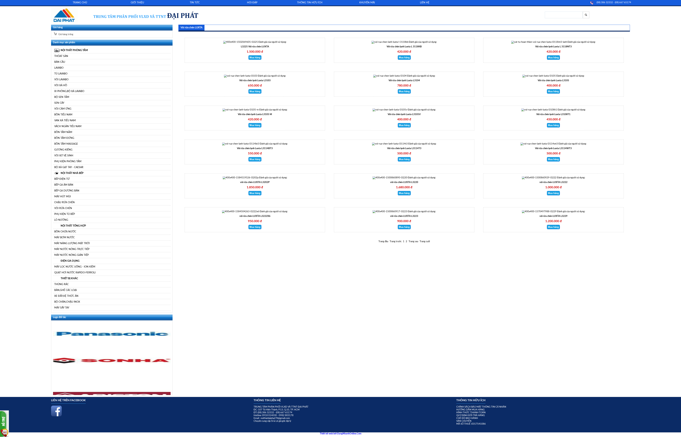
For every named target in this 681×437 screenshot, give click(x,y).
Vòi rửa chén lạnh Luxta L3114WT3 (553, 148)
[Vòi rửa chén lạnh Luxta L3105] (539, 76)
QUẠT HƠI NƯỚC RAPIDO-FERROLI (75, 272)
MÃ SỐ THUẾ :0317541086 (471, 424)
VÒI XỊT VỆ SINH (63, 155)
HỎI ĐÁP (252, 2)
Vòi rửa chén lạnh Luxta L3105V (404, 114)
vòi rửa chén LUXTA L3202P (255, 182)
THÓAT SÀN (61, 56)
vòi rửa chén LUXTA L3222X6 (254, 216)
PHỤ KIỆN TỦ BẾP (64, 214)
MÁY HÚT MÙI (62, 196)
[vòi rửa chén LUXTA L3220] (390, 178)
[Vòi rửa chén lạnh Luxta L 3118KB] (390, 42)
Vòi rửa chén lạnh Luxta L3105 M (255, 114)
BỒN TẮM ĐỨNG (64, 138)
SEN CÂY (59, 103)
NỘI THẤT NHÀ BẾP (72, 173)
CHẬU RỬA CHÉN (64, 202)
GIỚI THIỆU (137, 2)
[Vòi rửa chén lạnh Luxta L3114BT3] (240, 144)
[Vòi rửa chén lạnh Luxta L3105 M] (241, 110)
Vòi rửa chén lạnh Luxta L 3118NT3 (553, 47)
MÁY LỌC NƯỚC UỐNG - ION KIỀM (74, 266)
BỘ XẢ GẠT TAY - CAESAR (68, 167)
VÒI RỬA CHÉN (63, 208)
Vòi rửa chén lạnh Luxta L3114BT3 (255, 148)
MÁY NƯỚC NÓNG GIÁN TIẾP (71, 255)
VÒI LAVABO (61, 79)
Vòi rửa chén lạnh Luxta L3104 (404, 80)
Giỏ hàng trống (65, 34)
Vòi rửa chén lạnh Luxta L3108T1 (553, 114)
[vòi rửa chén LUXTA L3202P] (241, 178)
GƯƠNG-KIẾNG (63, 149)
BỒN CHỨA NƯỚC (65, 231)
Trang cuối (425, 241)
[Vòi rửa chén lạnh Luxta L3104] (390, 76)
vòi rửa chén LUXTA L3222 (553, 182)
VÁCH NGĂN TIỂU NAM (67, 126)
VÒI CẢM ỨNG (62, 108)
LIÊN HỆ (424, 2)
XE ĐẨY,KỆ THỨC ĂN (66, 296)
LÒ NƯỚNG (61, 220)
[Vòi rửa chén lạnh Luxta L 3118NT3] (539, 42)
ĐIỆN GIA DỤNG (70, 261)
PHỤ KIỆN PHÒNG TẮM (67, 161)
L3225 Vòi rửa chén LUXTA (255, 47)
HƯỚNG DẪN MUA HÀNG (470, 410)
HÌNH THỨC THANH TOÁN (471, 412)
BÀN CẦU (59, 62)
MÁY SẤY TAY (61, 307)
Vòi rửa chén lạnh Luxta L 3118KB (404, 47)
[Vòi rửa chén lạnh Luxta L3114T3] (390, 144)
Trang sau (413, 241)
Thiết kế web (326, 434)
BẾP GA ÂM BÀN (63, 184)
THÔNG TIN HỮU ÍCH (309, 2)
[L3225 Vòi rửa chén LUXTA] (240, 42)
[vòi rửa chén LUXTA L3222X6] (240, 211)
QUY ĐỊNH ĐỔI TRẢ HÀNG (470, 415)
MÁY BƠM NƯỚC (64, 237)
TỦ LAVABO (60, 73)
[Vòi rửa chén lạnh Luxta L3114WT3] (539, 144)
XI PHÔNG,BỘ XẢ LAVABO (69, 91)
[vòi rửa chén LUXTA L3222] (539, 178)
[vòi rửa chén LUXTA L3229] (539, 211)
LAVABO (58, 67)
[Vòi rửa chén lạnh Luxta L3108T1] (539, 110)
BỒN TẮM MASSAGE (66, 144)
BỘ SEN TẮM (61, 97)
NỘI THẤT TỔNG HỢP (73, 225)
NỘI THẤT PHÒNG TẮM (74, 50)
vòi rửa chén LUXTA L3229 (553, 216)
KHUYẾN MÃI (367, 2)
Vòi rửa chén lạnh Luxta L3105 (553, 80)
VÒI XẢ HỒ (60, 85)
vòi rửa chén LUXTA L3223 (404, 216)
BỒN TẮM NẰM (63, 132)
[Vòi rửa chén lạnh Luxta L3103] (240, 76)
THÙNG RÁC (61, 284)
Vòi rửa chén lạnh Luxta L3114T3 (404, 148)
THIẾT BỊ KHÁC (69, 278)
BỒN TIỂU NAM (63, 114)
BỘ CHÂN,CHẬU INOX (67, 301)
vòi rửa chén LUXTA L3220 (404, 182)
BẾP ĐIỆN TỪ (62, 179)
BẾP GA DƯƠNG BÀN (66, 190)
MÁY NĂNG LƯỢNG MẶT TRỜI (72, 243)
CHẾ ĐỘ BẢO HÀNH (467, 418)
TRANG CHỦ (80, 2)
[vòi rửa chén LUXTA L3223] (390, 211)
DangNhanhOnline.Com (349, 434)
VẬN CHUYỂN (463, 421)
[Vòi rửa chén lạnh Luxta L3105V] (390, 110)
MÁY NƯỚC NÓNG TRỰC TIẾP (71, 249)
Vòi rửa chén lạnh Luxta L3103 (255, 80)
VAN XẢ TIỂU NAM (65, 120)
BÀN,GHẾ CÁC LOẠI (65, 290)
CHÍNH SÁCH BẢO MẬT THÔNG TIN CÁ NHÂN (481, 407)
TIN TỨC (195, 2)
